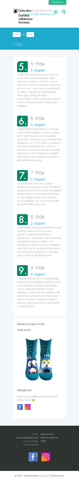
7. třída (37, 173)
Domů (16, 34)
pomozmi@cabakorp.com (39, 14)
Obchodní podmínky (49, 438)
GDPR (43, 441)
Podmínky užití (47, 434)
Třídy (30, 34)
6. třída (37, 118)
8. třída (37, 217)
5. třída (37, 64)
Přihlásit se (57, 2)
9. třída (37, 268)
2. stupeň (38, 70)
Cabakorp (44, 475)
